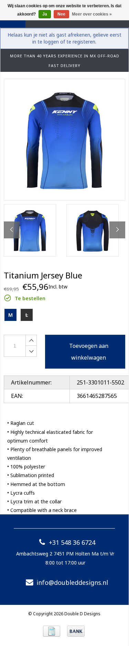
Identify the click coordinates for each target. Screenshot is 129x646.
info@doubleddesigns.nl (72, 582)
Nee (61, 14)
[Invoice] (51, 631)
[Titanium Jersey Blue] (64, 139)
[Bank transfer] (76, 631)
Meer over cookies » (92, 14)
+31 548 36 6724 (72, 542)
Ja (44, 14)
